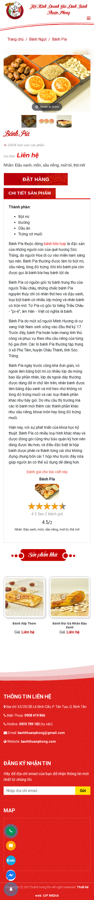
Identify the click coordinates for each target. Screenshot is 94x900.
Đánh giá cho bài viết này (47, 472)
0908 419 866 (34, 715)
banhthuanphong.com (38, 741)
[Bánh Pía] (47, 491)
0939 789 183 (29, 724)
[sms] (11, 874)
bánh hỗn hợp (55, 243)
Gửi (83, 790)
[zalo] (11, 860)
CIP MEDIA (51, 895)
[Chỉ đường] (11, 845)
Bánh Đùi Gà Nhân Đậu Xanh (70, 625)
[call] (11, 831)
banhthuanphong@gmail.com (41, 733)
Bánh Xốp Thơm (24, 623)
